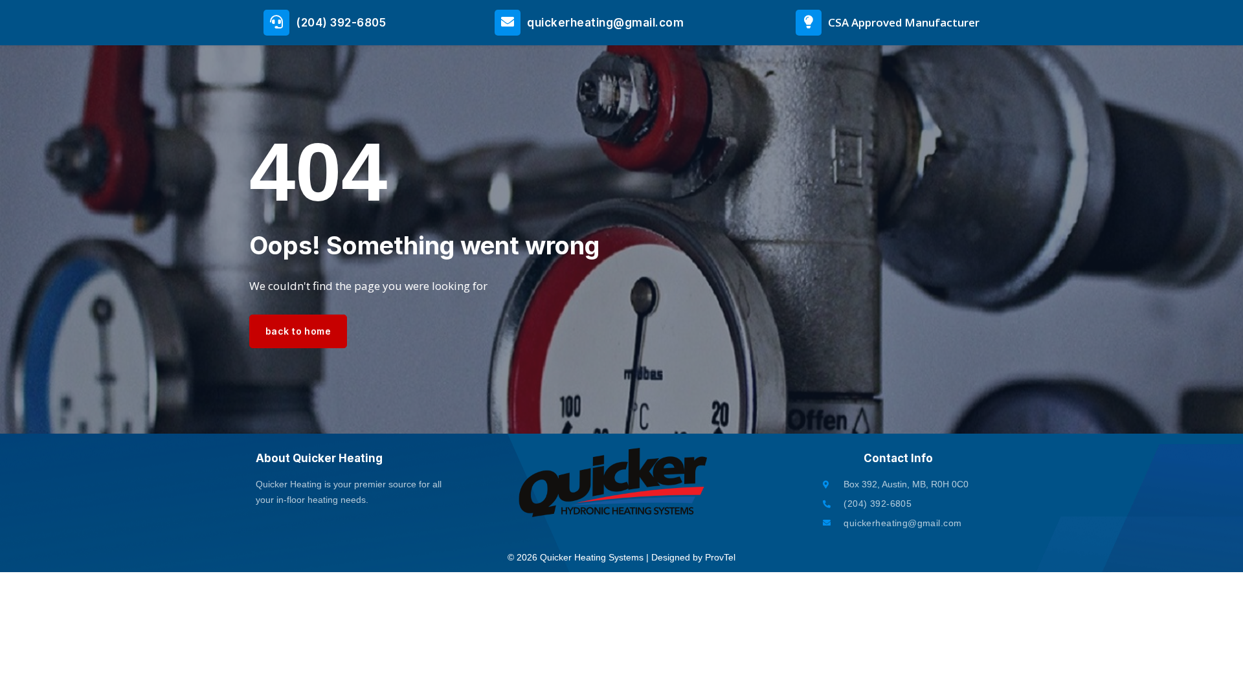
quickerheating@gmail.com (605, 22)
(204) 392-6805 (341, 22)
